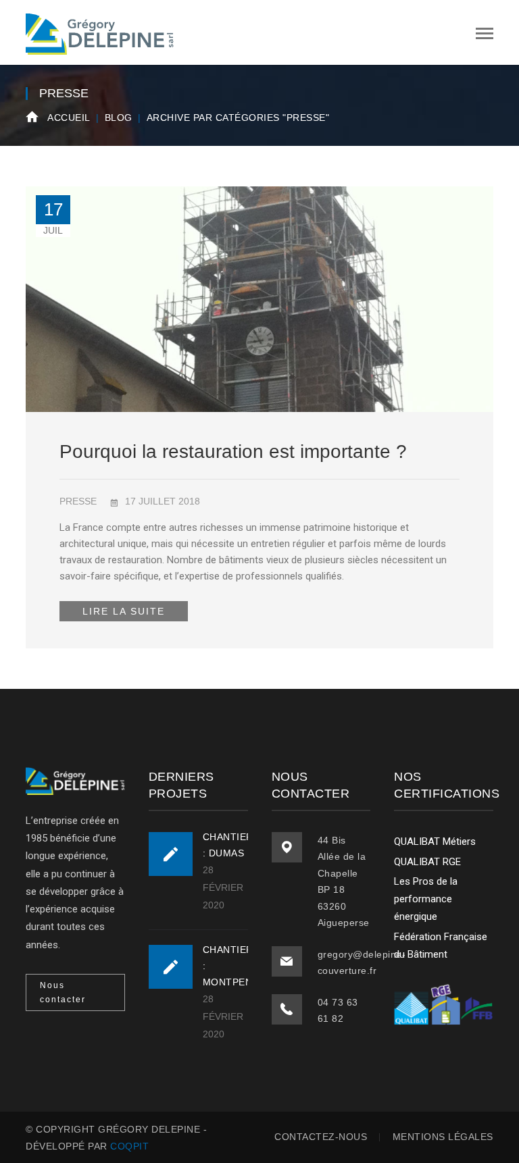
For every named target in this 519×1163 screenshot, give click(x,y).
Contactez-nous (320, 1136)
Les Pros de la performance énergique (426, 899)
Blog (118, 117)
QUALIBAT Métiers (435, 841)
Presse (78, 501)
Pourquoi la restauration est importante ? (233, 451)
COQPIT (129, 1146)
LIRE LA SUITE (123, 611)
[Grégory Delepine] (100, 32)
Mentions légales (443, 1136)
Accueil (69, 117)
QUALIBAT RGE (427, 862)
